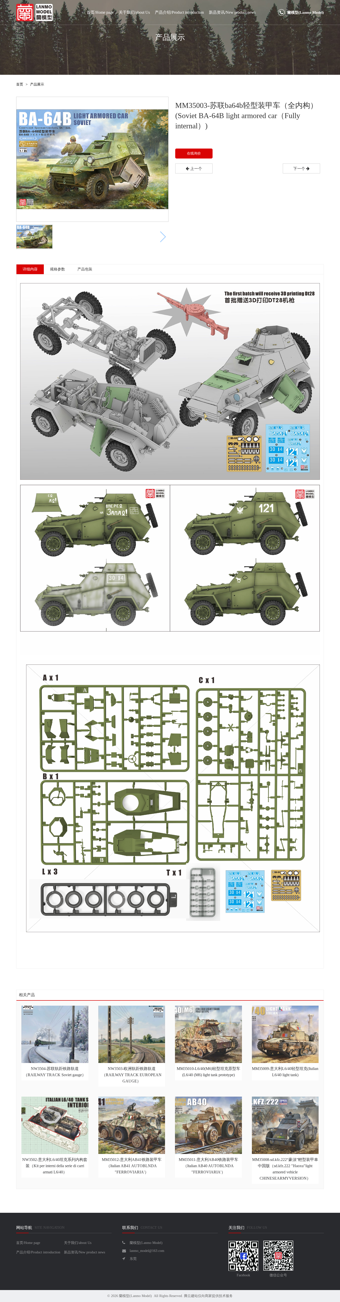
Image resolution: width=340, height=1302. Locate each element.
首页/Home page (100, 12)
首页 (19, 84)
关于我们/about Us (134, 12)
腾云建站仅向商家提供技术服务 (208, 1296)
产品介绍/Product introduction (179, 12)
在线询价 (194, 153)
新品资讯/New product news (232, 12)
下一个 (299, 168)
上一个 (195, 168)
